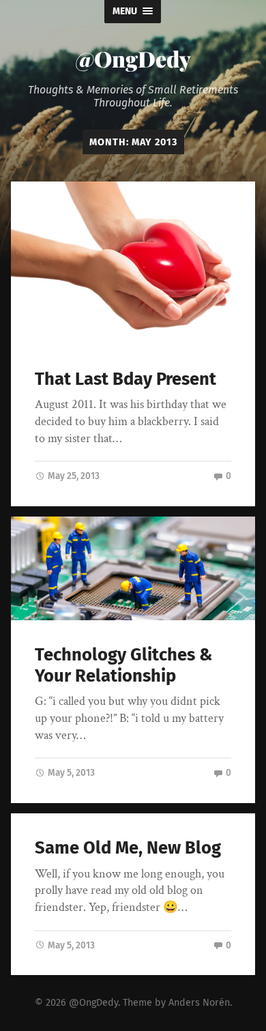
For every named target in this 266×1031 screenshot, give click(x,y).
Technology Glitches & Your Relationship (123, 665)
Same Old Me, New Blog (128, 847)
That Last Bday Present (125, 379)
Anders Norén (199, 1002)
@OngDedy (133, 58)
